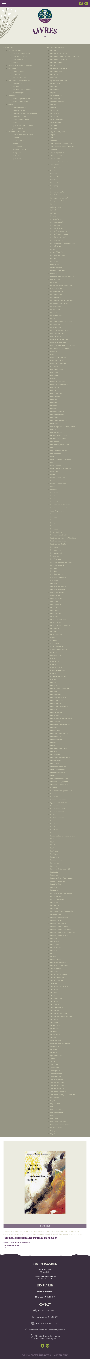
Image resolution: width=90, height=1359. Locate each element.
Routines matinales (59, 962)
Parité (53, 815)
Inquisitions (55, 613)
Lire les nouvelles (45, 1297)
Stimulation (55, 1047)
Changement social (59, 198)
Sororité (54, 1031)
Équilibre (54, 418)
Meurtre (54, 752)
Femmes (54, 475)
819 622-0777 (51, 1311)
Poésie (16, 62)
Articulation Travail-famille (62, 147)
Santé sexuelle (19, 117)
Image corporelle (58, 592)
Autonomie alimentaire (60, 162)
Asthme (53, 150)
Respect (54, 950)
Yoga (52, 1134)
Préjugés (54, 872)
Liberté (53, 664)
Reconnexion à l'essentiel (61, 911)
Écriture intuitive (58, 381)
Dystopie (54, 366)
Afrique (53, 78)
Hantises (54, 529)
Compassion (55, 225)
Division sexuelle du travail (62, 345)
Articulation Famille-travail (62, 144)
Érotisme (54, 424)
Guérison (54, 517)
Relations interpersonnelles (62, 932)
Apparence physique (59, 132)
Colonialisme (56, 219)
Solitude (54, 1019)
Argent (53, 135)
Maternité (54, 716)
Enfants (53, 409)
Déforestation (56, 291)
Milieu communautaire (60, 758)
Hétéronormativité (58, 535)
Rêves (53, 953)
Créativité (54, 264)
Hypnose (54, 580)
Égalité (53, 391)
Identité (53, 583)
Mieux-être (55, 755)
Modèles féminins (58, 767)
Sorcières (54, 1029)
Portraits (17, 87)
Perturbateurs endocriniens (62, 836)
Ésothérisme (18, 141)
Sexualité (54, 1004)
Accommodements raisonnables (64, 56)
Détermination (56, 315)
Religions (17, 153)
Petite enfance (19, 78)
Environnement (57, 415)
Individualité (56, 604)
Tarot (52, 1059)
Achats (53, 66)
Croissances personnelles (62, 276)
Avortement (55, 168)
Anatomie (54, 114)
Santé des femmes (58, 974)
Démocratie (55, 297)
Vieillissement (56, 1113)
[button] (4, 4)
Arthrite (53, 141)
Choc (52, 204)
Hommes (54, 547)
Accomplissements (58, 59)
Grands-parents (57, 511)
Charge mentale (57, 201)
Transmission (56, 1074)
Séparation (55, 989)
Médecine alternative (60, 725)
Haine (52, 523)
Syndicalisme (56, 1056)
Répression (55, 941)
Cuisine (53, 282)
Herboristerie (56, 532)
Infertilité (54, 607)
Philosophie (55, 839)
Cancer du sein (57, 192)
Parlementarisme (58, 818)
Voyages (54, 1131)
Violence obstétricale (60, 1125)
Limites (53, 673)
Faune (53, 463)
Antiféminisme (56, 120)
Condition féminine (58, 231)
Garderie (54, 493)
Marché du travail (58, 697)
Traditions (54, 1068)
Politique (54, 854)
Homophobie (56, 550)
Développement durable (61, 321)
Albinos (53, 87)
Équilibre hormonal (58, 421)
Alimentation (56, 96)
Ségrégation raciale (59, 986)
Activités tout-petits (59, 68)
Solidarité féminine (58, 1013)
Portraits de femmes (22, 90)
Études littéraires (58, 439)
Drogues (54, 351)
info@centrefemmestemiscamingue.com (47, 1330)
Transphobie (55, 1077)
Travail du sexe (57, 1086)
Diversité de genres (59, 339)
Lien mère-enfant (58, 670)
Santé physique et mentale (25, 114)
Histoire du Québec (59, 544)
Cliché (53, 210)
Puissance (55, 890)
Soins (15, 123)
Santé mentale (19, 108)
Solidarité (54, 1010)
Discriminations (57, 333)
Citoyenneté (55, 207)
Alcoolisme (55, 90)
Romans (11, 96)
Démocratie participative (61, 300)
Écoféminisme (56, 369)
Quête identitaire (58, 899)
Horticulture (55, 559)
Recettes (54, 908)
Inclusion (54, 601)
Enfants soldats (57, 412)
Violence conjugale (59, 1122)
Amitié (53, 105)
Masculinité (55, 704)
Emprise (53, 403)
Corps (53, 249)
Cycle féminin (56, 288)
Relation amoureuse (59, 917)
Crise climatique (57, 270)
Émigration (55, 397)
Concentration (56, 228)
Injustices (54, 610)
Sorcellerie (55, 1025)
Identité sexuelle (58, 589)
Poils (52, 848)
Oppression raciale (58, 803)
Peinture (54, 827)
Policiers (54, 851)
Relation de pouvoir (59, 923)
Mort (52, 776)
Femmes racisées (58, 484)
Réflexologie (56, 914)
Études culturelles (58, 436)
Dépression (55, 309)
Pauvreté (54, 824)
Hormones (54, 556)
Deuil (52, 318)
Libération (54, 661)
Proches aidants (57, 881)
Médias (53, 728)
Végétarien (55, 1104)
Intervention (55, 622)
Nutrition (54, 797)
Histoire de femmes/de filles (63, 538)
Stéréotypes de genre (60, 1044)
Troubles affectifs (58, 1092)
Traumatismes (56, 1080)
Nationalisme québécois (61, 791)
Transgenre (55, 1071)
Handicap (54, 526)
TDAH (52, 1062)
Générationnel (56, 496)
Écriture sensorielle (59, 385)
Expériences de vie (58, 451)
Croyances (55, 279)
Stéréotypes (55, 1041)
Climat (53, 213)
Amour (53, 108)
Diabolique (55, 324)
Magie (53, 682)
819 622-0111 (53, 1317)
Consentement (57, 240)
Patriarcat (55, 821)
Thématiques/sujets (55, 47)
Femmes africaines (59, 478)
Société (16, 156)
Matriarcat (55, 722)
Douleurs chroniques (59, 348)
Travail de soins (57, 1083)
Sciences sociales (21, 120)
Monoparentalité (57, 773)
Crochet (54, 273)
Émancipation (56, 393)
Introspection (56, 634)
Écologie (54, 372)
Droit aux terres (57, 360)
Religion (54, 938)
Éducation (17, 138)
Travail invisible (57, 1089)
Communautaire (57, 222)
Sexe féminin (56, 998)
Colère (53, 216)
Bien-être (54, 174)
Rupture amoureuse (59, 965)
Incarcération (56, 598)
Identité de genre (58, 586)
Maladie (53, 691)
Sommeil (54, 1022)
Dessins (53, 312)
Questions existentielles (61, 893)
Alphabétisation (57, 102)
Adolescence (18, 72)
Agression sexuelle (58, 81)
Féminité (54, 472)
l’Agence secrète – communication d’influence (51, 1356)
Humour (53, 568)
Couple (53, 258)
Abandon (54, 51)
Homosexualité (57, 553)
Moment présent (57, 770)
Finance (53, 490)
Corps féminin (56, 252)
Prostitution (55, 884)
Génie (52, 499)
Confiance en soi (58, 237)
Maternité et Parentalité (61, 718)
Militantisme (56, 761)
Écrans (53, 378)
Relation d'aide (57, 920)
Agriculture (55, 84)
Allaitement (55, 99)
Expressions (55, 454)
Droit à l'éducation (58, 357)
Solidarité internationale (61, 1016)
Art (51, 138)
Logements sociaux (59, 676)
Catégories (8, 47)
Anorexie (54, 117)
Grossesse (55, 514)
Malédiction (55, 694)
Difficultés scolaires (59, 330)
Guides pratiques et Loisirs (20, 66)
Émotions (54, 400)
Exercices (54, 442)
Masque (53, 710)
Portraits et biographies (19, 81)
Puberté (53, 887)
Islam (52, 637)
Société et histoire (16, 132)
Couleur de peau (57, 255)
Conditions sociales (59, 234)
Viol (52, 1116)
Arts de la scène (20, 56)
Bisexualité (55, 183)
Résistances (55, 947)
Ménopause (55, 737)
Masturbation (56, 712)
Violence (54, 1119)
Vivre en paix (56, 1128)
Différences (55, 327)
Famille (53, 457)
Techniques (55, 1065)
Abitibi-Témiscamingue (23, 135)
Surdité (53, 1053)
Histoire (16, 144)
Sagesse (54, 971)
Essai (19, 147)
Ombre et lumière (58, 800)
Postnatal (54, 863)
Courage (54, 261)
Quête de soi (56, 896)
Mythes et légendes (59, 782)
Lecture (53, 652)
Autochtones (56, 156)
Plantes (53, 845)
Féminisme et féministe (60, 469)
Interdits (54, 616)
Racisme (54, 902)
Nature (53, 794)
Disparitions (55, 336)
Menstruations (57, 740)
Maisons (54, 685)
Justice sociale (19, 150)
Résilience (55, 944)
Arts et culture (14, 51)
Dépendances (56, 306)
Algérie (53, 93)
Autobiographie (57, 153)
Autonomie (55, 159)
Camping (54, 186)
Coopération (56, 246)
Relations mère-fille (59, 935)
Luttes (53, 679)
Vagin (52, 1101)
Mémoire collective (59, 734)
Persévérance (56, 833)
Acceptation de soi (58, 53)
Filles (52, 487)
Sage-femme (56, 968)
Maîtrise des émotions (60, 688)
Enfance (16, 74)
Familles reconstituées (60, 460)
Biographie (17, 84)
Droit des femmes (58, 363)
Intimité (53, 631)
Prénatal (54, 875)
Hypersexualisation (59, 577)
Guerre (53, 520)
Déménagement (57, 294)
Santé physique (19, 111)
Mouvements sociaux (59, 779)
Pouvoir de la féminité (60, 869)
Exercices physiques (59, 445)
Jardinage (54, 643)
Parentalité (55, 806)
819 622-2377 (53, 1323)
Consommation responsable (62, 243)
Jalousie (54, 640)
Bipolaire (54, 180)
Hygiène (54, 571)
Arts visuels (18, 59)
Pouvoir (53, 866)
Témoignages (18, 93)
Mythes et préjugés (59, 785)
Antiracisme (55, 123)
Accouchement (57, 62)
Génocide (54, 502)
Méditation (55, 731)
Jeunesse (12, 68)
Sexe (52, 995)
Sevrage (54, 992)
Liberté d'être (56, 667)
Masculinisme (56, 700)
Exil (51, 448)
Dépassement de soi (59, 303)
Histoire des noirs (58, 541)
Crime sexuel (56, 267)
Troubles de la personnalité (62, 1095)
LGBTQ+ (53, 658)
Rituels (53, 956)
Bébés (53, 171)
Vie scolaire (55, 1110)
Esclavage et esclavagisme (62, 427)
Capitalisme (55, 195)
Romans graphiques (21, 99)
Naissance (55, 788)
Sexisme (54, 1001)
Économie (54, 375)
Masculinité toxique (59, 706)
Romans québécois (21, 102)
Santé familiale (57, 977)
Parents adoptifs (58, 812)
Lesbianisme (55, 655)
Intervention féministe (60, 625)
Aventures (54, 165)
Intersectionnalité (58, 619)
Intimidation (55, 628)
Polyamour (55, 857)
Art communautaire (21, 53)
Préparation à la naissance (62, 878)
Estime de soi (56, 433)
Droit (52, 354)
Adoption (54, 74)
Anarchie (54, 111)
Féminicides (55, 466)
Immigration (55, 595)
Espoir (53, 430)
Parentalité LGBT (57, 809)
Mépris (53, 743)
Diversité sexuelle (58, 342)
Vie (51, 1107)
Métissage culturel (58, 749)
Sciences (54, 983)
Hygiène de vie (57, 574)
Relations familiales (59, 926)
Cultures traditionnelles (61, 285)
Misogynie (54, 764)
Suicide (53, 1050)
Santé (10, 105)
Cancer (53, 189)
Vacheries (54, 1098)
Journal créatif (57, 646)
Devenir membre (45, 1292)
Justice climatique (58, 649)
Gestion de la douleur (60, 505)
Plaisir (53, 842)
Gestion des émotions (60, 508)
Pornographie (56, 860)
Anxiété (53, 126)
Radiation (54, 905)
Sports (53, 1037)
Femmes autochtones (60, 481)
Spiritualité (18, 159)
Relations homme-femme (61, 929)
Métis (52, 746)
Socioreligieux (56, 1007)
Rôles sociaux (56, 959)
